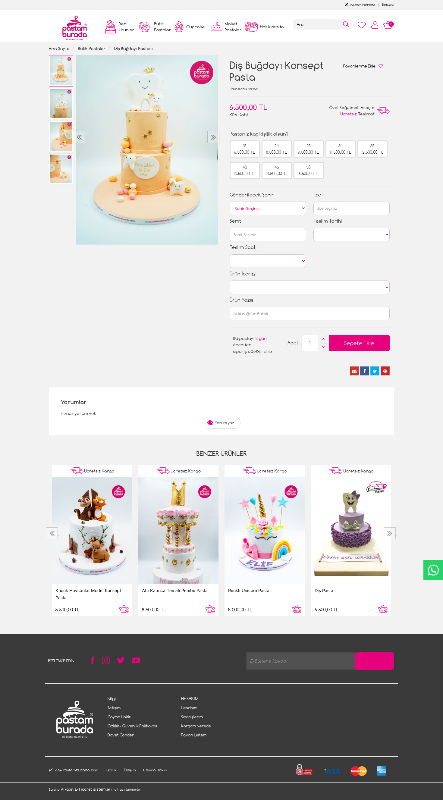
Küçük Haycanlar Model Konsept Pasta (88, 594)
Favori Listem (193, 735)
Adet (292, 343)
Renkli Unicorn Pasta (248, 590)
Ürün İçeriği (243, 274)
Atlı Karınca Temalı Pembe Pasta (175, 590)
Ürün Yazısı (242, 300)
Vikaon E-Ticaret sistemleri (86, 789)
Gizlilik (111, 770)
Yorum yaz (224, 422)
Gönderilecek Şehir (252, 195)
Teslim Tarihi (327, 221)
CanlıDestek (433, 570)
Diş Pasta (324, 590)
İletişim (388, 5)
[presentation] (79, 137)
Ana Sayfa (59, 48)
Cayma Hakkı (119, 716)
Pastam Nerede (361, 5)
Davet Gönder (121, 735)
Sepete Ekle (359, 343)
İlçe (317, 195)
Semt (235, 221)
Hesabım (189, 707)
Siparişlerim (192, 716)
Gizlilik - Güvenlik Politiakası (133, 725)
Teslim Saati (243, 247)
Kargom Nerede (196, 725)
